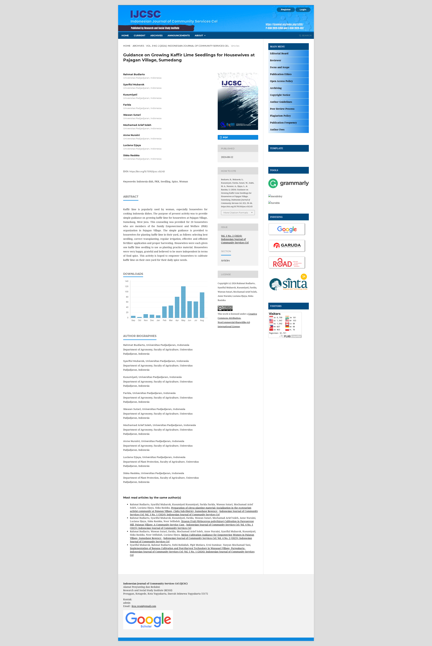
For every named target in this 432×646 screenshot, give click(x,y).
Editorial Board (279, 53)
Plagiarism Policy (280, 115)
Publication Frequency (283, 122)
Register (286, 9)
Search (306, 35)
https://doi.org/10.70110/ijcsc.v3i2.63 (147, 171)
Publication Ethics (281, 74)
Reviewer (275, 60)
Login (303, 9)
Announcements (179, 35)
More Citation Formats (235, 212)
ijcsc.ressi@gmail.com (144, 606)
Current (139, 35)
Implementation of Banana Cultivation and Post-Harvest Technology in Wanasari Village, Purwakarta (187, 548)
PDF (225, 137)
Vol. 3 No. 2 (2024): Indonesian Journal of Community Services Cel (187, 45)
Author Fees (277, 129)
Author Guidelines (281, 101)
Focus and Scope (279, 67)
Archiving (276, 88)
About (199, 35)
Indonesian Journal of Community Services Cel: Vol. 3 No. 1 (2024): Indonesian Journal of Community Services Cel (194, 513)
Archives (156, 35)
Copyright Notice (280, 95)
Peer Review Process (282, 108)
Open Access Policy (281, 81)
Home (125, 35)
